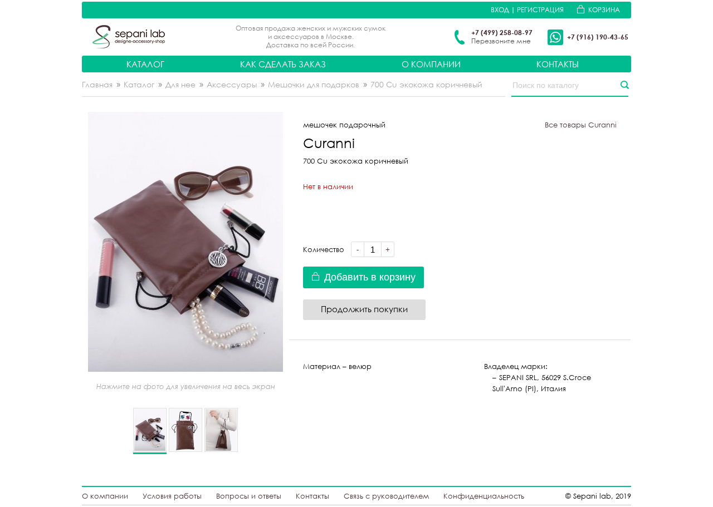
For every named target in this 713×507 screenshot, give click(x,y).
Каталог (145, 64)
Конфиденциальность (483, 495)
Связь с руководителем (386, 495)
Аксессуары (232, 84)
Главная (97, 84)
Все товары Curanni (581, 124)
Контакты (557, 64)
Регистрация (540, 10)
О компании (431, 64)
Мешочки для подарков (313, 84)
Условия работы (172, 495)
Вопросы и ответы (248, 495)
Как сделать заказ (283, 64)
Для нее (180, 84)
